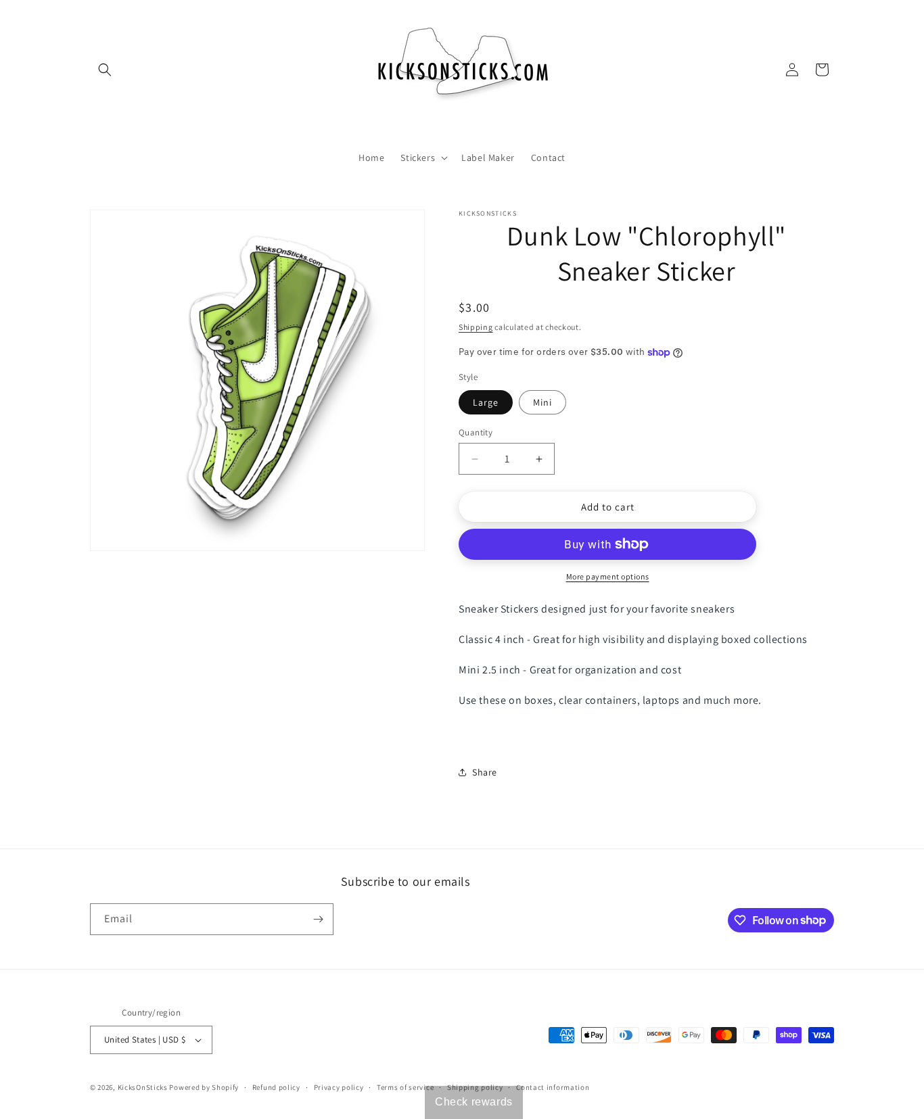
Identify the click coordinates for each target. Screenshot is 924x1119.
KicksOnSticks (143, 1087)
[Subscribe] (318, 919)
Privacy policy (339, 1087)
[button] (105, 70)
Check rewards (474, 1102)
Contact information (552, 1087)
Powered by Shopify (204, 1087)
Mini (542, 402)
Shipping (476, 327)
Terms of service (405, 1087)
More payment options (607, 576)
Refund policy (276, 1087)
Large (486, 402)
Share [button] (484, 772)
